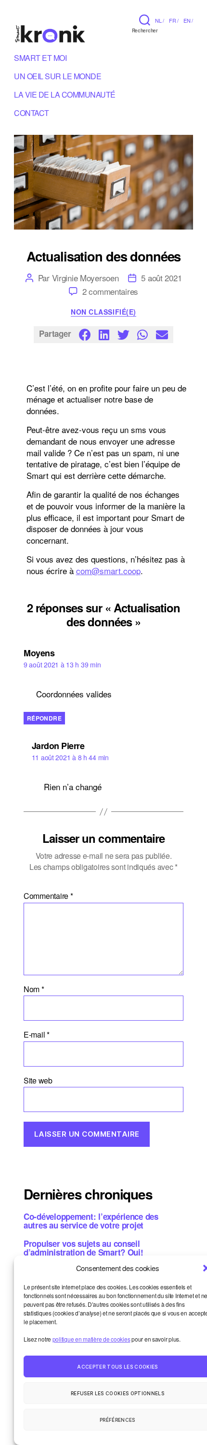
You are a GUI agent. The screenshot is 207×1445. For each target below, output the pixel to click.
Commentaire (48, 896)
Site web (38, 1080)
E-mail (37, 1034)
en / (188, 20)
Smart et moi (40, 59)
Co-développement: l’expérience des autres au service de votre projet (91, 1221)
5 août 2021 (161, 278)
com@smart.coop (108, 570)
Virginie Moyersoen (85, 278)
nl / (159, 20)
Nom (34, 989)
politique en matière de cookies (91, 1339)
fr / (174, 20)
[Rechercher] (144, 19)
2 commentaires (110, 291)
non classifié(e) (103, 312)
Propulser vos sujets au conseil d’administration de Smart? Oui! (83, 1248)
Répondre (44, 718)
